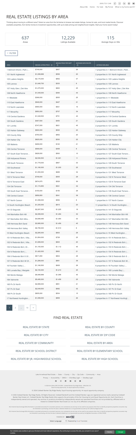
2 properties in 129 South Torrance (110, 163)
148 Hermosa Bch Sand (17, 223)
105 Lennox (12, 83)
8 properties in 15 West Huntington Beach (110, 232)
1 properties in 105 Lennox (106, 83)
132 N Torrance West (16, 177)
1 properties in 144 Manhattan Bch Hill (111, 214)
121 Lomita (11, 125)
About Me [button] (84, 7)
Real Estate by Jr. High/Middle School (36, 359)
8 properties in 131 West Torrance (109, 172)
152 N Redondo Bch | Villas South (18, 242)
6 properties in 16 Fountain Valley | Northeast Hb (110, 265)
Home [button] (92, 7)
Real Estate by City (36, 335)
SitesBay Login (88, 378)
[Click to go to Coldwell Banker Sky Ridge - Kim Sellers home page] (4, 5)
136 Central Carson (15, 195)
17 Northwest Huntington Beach (17, 298)
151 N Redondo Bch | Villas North (18, 237)
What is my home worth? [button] (125, 7)
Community (90, 374)
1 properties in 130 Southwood (108, 167)
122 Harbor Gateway (15, 130)
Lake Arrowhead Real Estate (45, 374)
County (66, 374)
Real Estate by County (100, 327)
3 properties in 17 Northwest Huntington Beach (112, 298)
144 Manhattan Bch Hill (17, 214)
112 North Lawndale (15, 107)
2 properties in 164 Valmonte (107, 279)
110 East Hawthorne (15, 102)
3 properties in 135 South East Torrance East (112, 191)
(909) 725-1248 (105, 3)
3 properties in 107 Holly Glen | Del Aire (112, 88)
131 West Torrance (15, 172)
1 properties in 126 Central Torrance (110, 149)
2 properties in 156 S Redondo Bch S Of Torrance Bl (112, 256)
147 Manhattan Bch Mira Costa (17, 219)
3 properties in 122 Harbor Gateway (110, 130)
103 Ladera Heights (15, 79)
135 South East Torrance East (17, 191)
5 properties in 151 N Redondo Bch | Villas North (110, 237)
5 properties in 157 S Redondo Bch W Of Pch (111, 260)
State (60, 374)
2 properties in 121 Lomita (106, 125)
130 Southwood (13, 167)
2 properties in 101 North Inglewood (110, 74)
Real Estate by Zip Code (100, 335)
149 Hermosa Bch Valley (17, 228)
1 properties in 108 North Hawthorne (110, 93)
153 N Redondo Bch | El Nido (17, 246)
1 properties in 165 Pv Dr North (108, 284)
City (73, 374)
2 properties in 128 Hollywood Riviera (111, 158)
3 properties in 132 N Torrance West (110, 177)
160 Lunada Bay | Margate (18, 270)
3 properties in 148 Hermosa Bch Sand (111, 223)
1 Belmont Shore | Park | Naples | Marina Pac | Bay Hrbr (18, 69)
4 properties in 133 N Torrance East (110, 181)
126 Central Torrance (16, 149)
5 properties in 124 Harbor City (108, 139)
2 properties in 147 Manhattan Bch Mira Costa (112, 219)
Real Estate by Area (100, 343)
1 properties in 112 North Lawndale (110, 107)
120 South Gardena (15, 121)
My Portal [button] (109, 7)
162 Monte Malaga (15, 274)
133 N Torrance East (15, 181)
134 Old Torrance (14, 186)
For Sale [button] (100, 7)
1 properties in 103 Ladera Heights (110, 79)
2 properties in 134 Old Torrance (109, 186)
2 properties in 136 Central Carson (110, 195)
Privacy (45, 378)
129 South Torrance (15, 163)
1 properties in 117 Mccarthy (107, 111)
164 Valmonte (12, 279)
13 (27, 308)
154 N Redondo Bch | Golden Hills (16, 251)
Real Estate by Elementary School (100, 351)
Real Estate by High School (100, 359)
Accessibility (55, 378)
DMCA (64, 378)
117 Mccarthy (12, 111)
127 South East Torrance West (17, 153)
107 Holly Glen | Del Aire (17, 88)
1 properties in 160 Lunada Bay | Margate (109, 270)
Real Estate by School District (36, 351)
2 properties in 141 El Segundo (108, 209)
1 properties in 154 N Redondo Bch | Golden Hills (110, 251)
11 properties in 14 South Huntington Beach (111, 205)
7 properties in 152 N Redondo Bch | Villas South (110, 242)
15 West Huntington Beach (18, 232)
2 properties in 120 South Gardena (110, 121)
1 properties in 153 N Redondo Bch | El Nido (112, 246)
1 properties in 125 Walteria (107, 144)
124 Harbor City (13, 139)
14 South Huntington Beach (18, 205)
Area (98, 374)
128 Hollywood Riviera (16, 158)
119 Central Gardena (16, 116)
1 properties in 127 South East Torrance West (112, 153)
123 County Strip (14, 135)
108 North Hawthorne (16, 93)
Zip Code (80, 374)
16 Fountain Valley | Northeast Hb (15, 265)
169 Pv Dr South (14, 293)
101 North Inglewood (16, 74)
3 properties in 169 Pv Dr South (108, 293)
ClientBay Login (74, 378)
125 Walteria (12, 144)
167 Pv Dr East (13, 288)
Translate (84, 421)
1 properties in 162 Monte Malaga (109, 274)
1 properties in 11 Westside (107, 97)
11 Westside (12, 97)
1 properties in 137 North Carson (109, 200)
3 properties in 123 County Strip (108, 135)
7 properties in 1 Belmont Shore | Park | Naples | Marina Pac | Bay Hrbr (112, 69)
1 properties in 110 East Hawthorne (110, 102)
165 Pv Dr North (14, 284)
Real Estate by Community (36, 343)
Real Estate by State (36, 327)
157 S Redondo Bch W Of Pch (18, 260)
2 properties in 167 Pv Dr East (108, 288)
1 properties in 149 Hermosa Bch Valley (112, 228)
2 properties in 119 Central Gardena (110, 116)
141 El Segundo (13, 209)
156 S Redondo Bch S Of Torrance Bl (17, 256)
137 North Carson (14, 200)
